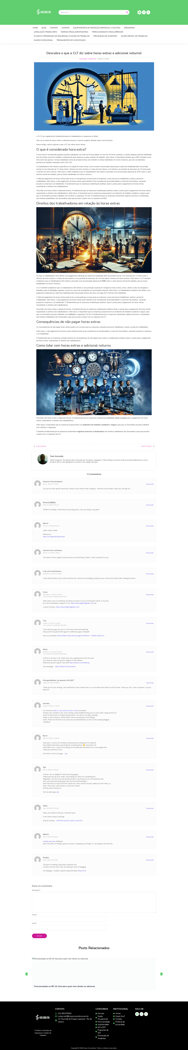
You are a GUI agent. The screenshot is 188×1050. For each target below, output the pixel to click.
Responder (150, 484)
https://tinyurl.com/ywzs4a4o (65, 666)
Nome (34, 914)
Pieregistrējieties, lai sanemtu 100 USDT (58, 680)
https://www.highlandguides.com (82, 603)
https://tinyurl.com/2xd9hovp (79, 663)
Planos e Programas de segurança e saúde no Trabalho (62, 36)
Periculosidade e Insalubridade (107, 32)
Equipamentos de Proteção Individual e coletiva (96, 28)
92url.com (82, 871)
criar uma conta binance (52, 571)
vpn (66, 753)
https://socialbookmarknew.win (54, 537)
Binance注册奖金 (49, 502)
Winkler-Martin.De (97, 636)
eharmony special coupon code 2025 (69, 820)
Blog (44, 28)
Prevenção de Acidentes (105, 36)
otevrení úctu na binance (52, 550)
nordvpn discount (49, 841)
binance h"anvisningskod (52, 481)
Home (35, 28)
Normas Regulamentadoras (74, 32)
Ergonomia (129, 28)
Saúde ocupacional (43, 40)
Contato (54, 28)
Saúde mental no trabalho (134, 36)
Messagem (36, 890)
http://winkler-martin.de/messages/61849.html (73, 636)
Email (34, 923)
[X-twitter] (146, 1014)
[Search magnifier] (127, 12)
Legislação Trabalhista (45, 32)
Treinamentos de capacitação (71, 40)
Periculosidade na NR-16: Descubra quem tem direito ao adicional (64, 986)
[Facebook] (137, 1014)
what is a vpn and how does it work (65, 710)
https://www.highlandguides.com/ (67, 607)
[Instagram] (142, 1014)
